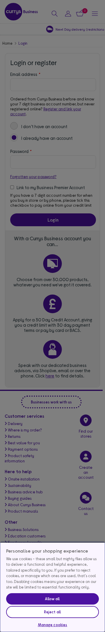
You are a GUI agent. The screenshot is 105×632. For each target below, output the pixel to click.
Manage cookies (52, 624)
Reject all (52, 612)
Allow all (52, 598)
